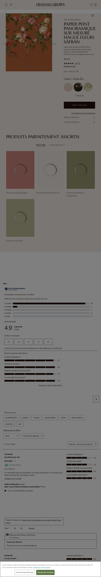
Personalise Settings (24, 572)
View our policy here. (42, 567)
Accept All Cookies (45, 572)
